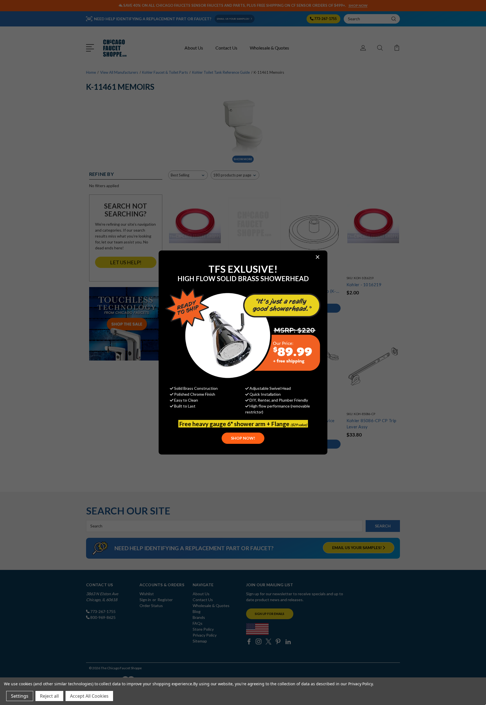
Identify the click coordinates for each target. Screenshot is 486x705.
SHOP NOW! (243, 438)
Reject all (49, 696)
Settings (19, 696)
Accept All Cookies (89, 696)
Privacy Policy (360, 683)
